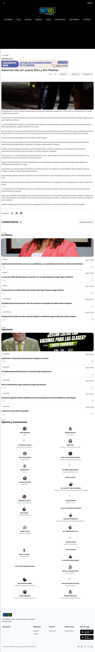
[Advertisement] (47, 36)
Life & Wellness (74, 19)
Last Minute (8, 19)
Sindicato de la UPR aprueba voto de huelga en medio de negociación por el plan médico (38, 316)
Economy (28, 19)
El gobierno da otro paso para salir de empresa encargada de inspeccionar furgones (36, 303)
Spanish (36, 631)
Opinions (39, 19)
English (35, 634)
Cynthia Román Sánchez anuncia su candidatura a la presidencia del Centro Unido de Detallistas (42, 264)
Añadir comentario (86, 222)
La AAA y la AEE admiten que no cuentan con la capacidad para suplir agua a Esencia (37, 277)
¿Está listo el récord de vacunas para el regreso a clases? (25, 358)
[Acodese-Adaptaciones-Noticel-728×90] (47, 64)
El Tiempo (87, 19)
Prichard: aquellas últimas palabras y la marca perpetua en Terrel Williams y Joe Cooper (38, 398)
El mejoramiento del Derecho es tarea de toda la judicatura (26, 371)
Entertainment (60, 19)
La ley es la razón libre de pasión (14, 411)
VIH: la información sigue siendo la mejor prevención (23, 384)
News (19, 19)
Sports (48, 19)
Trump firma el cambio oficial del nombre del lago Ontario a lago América (32, 290)
